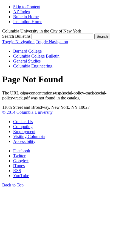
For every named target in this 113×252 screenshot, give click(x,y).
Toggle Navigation (18, 41)
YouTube (21, 175)
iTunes (19, 165)
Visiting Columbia (29, 136)
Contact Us (23, 121)
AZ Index (21, 11)
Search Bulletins (16, 36)
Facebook (21, 150)
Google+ (21, 160)
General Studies (27, 61)
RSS (17, 170)
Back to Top (13, 185)
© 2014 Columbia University (27, 112)
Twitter (19, 155)
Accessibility (24, 141)
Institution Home (27, 21)
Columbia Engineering (32, 66)
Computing (23, 126)
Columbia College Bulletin (36, 56)
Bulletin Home (26, 16)
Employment (24, 131)
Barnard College (27, 51)
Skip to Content (26, 6)
